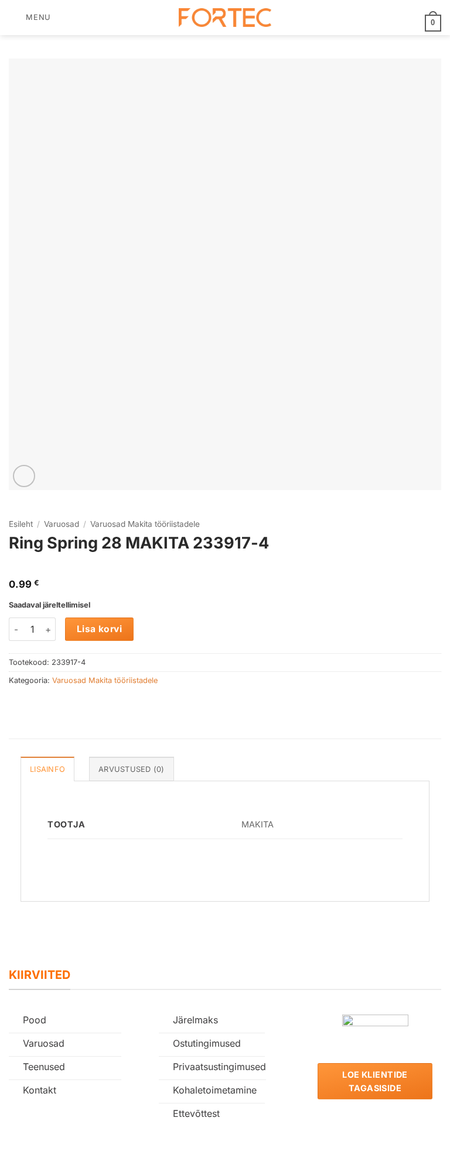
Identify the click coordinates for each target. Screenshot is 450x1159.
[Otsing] (63, 17)
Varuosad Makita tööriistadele (145, 524)
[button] (30, 17)
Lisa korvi (99, 628)
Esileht (21, 524)
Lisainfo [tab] (47, 769)
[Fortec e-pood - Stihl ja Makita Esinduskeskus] (225, 17)
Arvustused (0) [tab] (131, 769)
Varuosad (61, 524)
